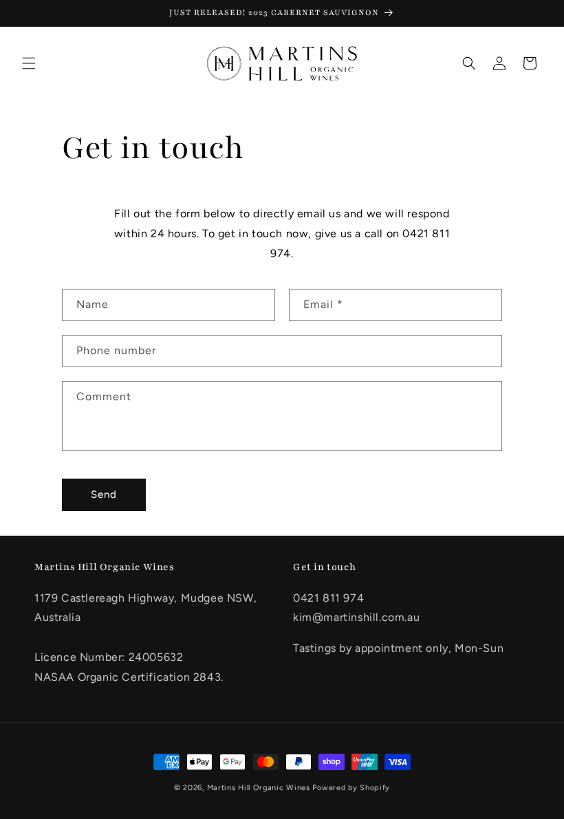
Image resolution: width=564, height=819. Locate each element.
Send (104, 494)
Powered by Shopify (351, 787)
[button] (29, 63)
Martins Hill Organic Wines (258, 787)
